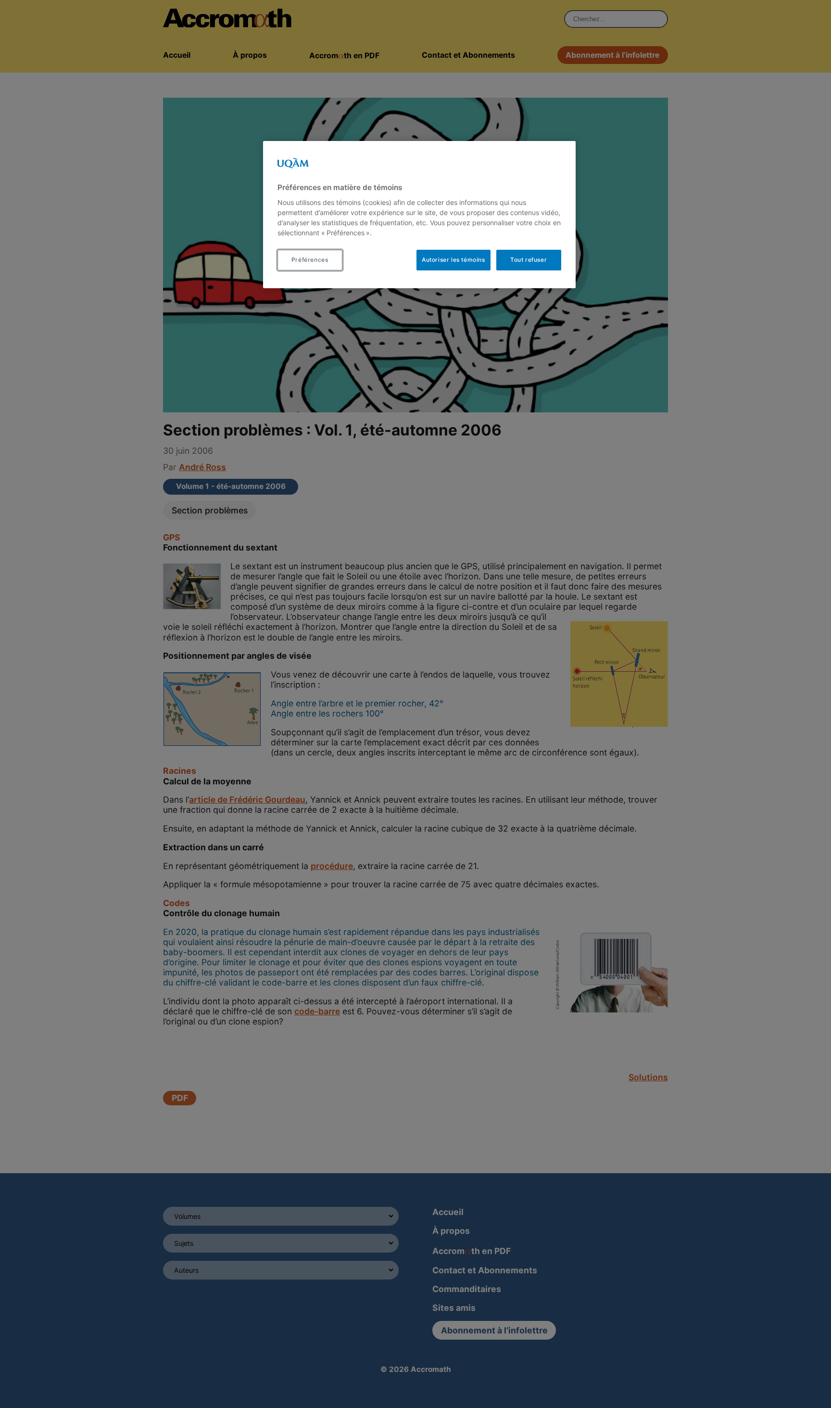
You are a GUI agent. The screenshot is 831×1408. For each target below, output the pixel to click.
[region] (419, 214)
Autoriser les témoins (453, 259)
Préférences (309, 259)
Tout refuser (528, 259)
